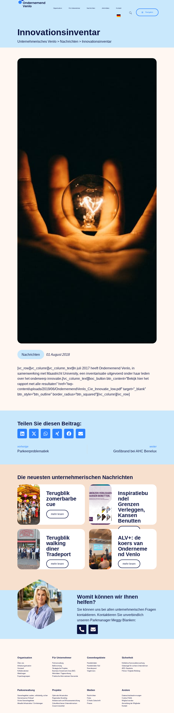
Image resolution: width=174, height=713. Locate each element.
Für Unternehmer (74, 8)
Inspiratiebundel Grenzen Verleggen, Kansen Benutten (133, 507)
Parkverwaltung (26, 690)
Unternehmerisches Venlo (36, 41)
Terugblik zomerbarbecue (61, 498)
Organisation (57, 8)
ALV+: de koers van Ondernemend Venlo (132, 546)
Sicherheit (127, 657)
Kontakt (118, 8)
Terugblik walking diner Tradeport (58, 546)
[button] (22, 433)
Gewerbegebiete (96, 657)
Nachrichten (91, 8)
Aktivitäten (105, 8)
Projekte (56, 690)
